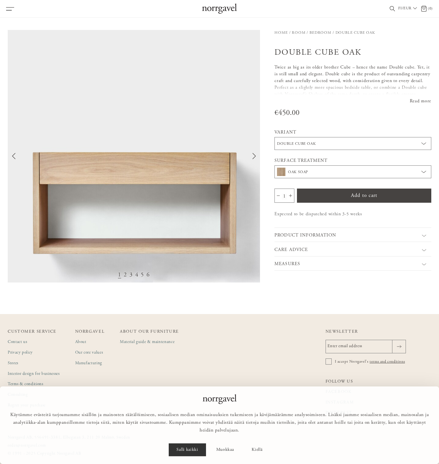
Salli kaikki (187, 450)
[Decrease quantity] (278, 195)
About (80, 342)
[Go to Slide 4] (136, 275)
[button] (134, 156)
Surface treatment (300, 161)
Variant (285, 132)
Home (281, 33)
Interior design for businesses (34, 374)
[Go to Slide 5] (142, 275)
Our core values (89, 353)
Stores (13, 363)
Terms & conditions (25, 384)
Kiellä (257, 450)
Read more (420, 101)
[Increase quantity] (290, 195)
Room (298, 33)
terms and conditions (387, 362)
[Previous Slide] (14, 156)
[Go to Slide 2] (125, 275)
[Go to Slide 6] (148, 275)
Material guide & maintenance (147, 342)
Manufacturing (88, 363)
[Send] (399, 346)
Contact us (17, 342)
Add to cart (364, 195)
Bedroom (320, 33)
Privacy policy (20, 353)
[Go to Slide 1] (119, 275)
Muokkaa (225, 450)
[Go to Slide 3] (131, 275)
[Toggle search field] (392, 9)
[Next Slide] (254, 156)
